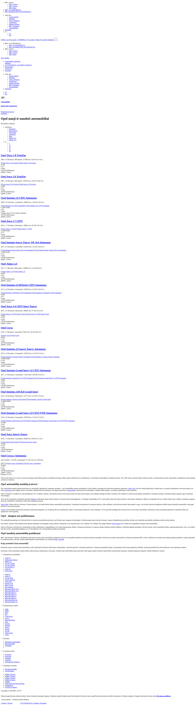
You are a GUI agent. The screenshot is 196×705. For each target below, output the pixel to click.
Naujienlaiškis (13, 28)
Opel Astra (7, 490)
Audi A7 (8, 574)
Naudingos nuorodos (10, 666)
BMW (7, 611)
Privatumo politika (11, 669)
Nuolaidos (8, 645)
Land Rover (9, 616)
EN (10, 35)
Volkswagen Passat (11, 560)
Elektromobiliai (10, 644)
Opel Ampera (116, 523)
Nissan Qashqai (10, 580)
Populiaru (6, 638)
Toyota (7, 631)
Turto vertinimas (14, 21)
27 (10, 149)
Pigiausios (12, 129)
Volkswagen (9, 633)
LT (10, 33)
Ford (6, 613)
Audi (6, 609)
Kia (6, 614)
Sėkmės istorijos (14, 24)
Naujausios (12, 132)
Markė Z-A (12, 140)
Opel (6, 622)
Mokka (33, 499)
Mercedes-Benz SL (11, 600)
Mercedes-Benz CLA (12, 589)
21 (10, 147)
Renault (7, 625)
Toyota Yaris (9, 578)
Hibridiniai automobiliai (12, 642)
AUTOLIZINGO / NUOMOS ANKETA (18, 65)
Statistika (12, 19)
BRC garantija (59, 539)
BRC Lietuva (13, 4)
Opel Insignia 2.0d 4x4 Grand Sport (19, 391)
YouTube (8, 660)
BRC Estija (12, 8)
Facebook (8, 654)
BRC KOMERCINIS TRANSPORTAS (18, 12)
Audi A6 (8, 558)
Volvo (7, 635)
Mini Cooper (9, 585)
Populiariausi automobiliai (11, 554)
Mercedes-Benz (10, 620)
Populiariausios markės (10, 605)
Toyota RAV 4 (9, 567)
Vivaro (3, 510)
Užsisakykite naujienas (12, 662)
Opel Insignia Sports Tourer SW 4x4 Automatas (26, 242)
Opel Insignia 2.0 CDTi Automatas (19, 198)
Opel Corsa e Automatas (13, 455)
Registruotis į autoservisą (9, 68)
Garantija (8, 70)
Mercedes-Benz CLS (11, 591)
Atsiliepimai (13, 22)
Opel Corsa (7, 327)
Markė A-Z (12, 138)
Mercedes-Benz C (11, 593)
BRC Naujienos (14, 26)
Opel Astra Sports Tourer (14, 434)
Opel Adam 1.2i (9, 263)
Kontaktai (8, 30)
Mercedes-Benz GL (11, 602)
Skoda (7, 627)
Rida (10, 136)
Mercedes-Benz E (10, 596)
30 (10, 151)
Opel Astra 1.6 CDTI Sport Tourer (19, 306)
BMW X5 (8, 562)
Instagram (8, 656)
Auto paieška (5, 58)
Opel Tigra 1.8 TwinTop (13, 155)
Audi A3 (8, 576)
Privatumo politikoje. (163, 696)
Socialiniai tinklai (8, 651)
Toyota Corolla (10, 563)
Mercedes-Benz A (11, 594)
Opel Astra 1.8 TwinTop (13, 176)
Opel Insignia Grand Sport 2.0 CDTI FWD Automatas (29, 413)
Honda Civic (9, 583)
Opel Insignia (71, 490)
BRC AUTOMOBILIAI (13, 10)
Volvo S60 (8, 582)
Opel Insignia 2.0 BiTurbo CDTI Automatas (23, 285)
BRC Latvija (13, 6)
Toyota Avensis (10, 565)
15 (10, 145)
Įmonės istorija (13, 17)
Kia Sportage (9, 587)
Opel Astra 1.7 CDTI (12, 221)
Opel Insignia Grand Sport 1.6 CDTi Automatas (26, 370)
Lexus (7, 618)
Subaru (7, 629)
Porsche (7, 624)
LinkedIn (8, 658)
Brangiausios (13, 131)
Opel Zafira (4, 504)
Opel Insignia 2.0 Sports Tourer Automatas (23, 349)
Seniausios (12, 134)
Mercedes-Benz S (10, 598)
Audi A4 (8, 569)
